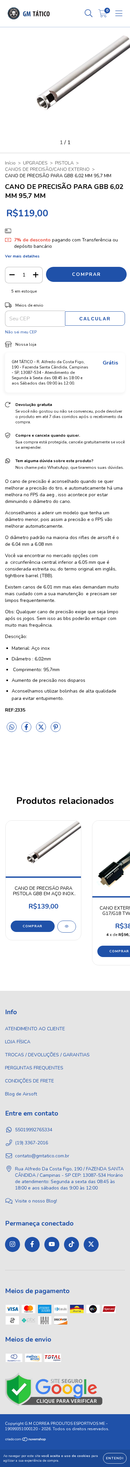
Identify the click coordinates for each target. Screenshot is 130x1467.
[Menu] (119, 13)
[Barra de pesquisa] (88, 13)
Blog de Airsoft (21, 1094)
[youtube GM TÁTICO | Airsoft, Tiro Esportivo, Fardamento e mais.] (51, 1244)
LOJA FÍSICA (17, 1042)
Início (10, 163)
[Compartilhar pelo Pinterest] (56, 730)
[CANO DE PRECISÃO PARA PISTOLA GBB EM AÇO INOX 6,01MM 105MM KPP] (66, 927)
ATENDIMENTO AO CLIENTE (35, 1029)
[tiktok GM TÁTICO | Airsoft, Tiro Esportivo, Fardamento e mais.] (71, 1244)
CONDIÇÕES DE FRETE (29, 1081)
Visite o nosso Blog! (36, 1201)
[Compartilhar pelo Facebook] (27, 730)
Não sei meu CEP (21, 332)
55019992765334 (33, 1130)
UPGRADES (35, 163)
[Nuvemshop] (26, 1440)
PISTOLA (64, 163)
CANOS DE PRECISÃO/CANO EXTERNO (47, 169)
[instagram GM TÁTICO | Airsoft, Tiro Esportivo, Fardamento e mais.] (12, 1244)
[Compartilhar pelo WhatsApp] (12, 727)
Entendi (115, 1458)
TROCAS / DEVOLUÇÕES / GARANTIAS (47, 1055)
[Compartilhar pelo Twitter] (41, 730)
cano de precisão (28, 481)
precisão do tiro (45, 488)
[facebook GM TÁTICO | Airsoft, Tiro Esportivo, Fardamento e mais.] (32, 1244)
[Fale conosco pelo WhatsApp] (119, 1405)
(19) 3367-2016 (31, 1143)
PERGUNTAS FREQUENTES (34, 1068)
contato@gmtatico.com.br (42, 1156)
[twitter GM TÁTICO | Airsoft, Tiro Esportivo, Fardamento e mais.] (91, 1244)
